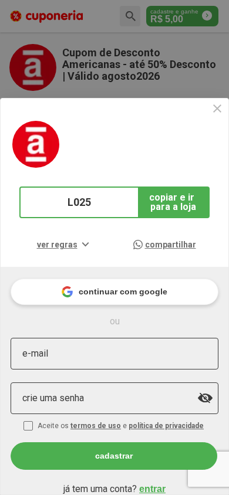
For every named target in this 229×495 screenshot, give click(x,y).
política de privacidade (166, 426)
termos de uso (95, 426)
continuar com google (123, 291)
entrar (152, 489)
